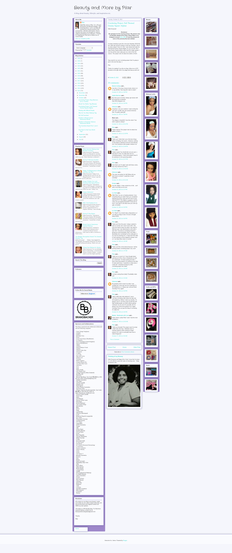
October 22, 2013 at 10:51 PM (120, 124)
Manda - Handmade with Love (120, 315)
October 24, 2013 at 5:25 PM (119, 312)
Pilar (113, 127)
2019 (79, 76)
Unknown (114, 106)
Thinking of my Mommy (115, 356)
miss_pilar (123, 37)
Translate (89, 50)
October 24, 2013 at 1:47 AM (119, 250)
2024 (79, 63)
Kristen (114, 183)
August (81, 137)
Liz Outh (114, 193)
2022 (79, 68)
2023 (79, 66)
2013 (79, 90)
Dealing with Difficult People (86, 110)
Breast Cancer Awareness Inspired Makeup (90, 225)
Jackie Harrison (116, 95)
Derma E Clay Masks (89, 213)
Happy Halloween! (88, 192)
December (82, 93)
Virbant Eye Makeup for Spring (92, 247)
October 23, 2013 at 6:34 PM (119, 218)
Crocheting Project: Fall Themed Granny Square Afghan (88, 107)
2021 (79, 71)
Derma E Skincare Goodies (91, 160)
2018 (79, 78)
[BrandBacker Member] (84, 318)
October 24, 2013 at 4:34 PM (119, 291)
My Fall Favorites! (84, 115)
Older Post (136, 347)
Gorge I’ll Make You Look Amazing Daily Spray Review (91, 182)
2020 (79, 73)
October (81, 97)
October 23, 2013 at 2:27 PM (119, 189)
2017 (79, 80)
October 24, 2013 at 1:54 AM (119, 268)
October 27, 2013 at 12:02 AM (120, 321)
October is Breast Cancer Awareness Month (86, 118)
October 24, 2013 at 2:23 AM (119, 278)
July (80, 139)
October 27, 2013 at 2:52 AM (119, 336)
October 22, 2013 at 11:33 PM (120, 133)
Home (125, 347)
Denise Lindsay (116, 86)
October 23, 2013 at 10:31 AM (120, 180)
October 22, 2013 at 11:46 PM (120, 146)
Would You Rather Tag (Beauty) (88, 104)
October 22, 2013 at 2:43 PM (119, 103)
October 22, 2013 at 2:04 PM (119, 92)
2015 (79, 85)
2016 (79, 83)
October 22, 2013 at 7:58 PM (119, 114)
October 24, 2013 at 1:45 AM (119, 241)
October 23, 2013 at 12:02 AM (120, 168)
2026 (79, 58)
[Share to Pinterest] (130, 77)
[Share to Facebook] (128, 77)
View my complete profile (82, 38)
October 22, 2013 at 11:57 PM (120, 159)
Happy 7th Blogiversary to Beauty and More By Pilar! (92, 171)
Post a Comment (114, 339)
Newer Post (112, 347)
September (82, 134)
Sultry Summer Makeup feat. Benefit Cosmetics (91, 149)
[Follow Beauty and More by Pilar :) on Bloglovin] (88, 294)
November (82, 95)
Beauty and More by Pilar (103, 8)
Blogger (125, 540)
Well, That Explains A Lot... (90, 203)
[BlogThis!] (125, 77)
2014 (79, 88)
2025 (79, 61)
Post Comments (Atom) (128, 352)
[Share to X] (127, 77)
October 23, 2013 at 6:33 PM (119, 207)
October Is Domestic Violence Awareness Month (87, 122)
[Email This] (123, 77)
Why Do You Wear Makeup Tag (88, 113)
